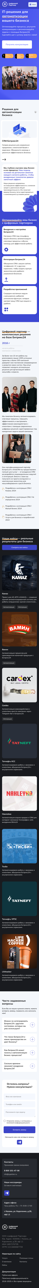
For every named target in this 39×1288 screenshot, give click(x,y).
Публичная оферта (10, 1275)
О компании (6, 1262)
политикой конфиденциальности (18, 1123)
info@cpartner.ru (10, 1174)
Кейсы (4, 1265)
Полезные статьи (26, 1258)
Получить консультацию (17, 44)
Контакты (23, 1262)
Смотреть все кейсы (19, 547)
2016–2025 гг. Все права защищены (16, 1281)
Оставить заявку (19, 1130)
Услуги (4, 1258)
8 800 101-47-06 (11, 1170)
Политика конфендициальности (15, 1278)
